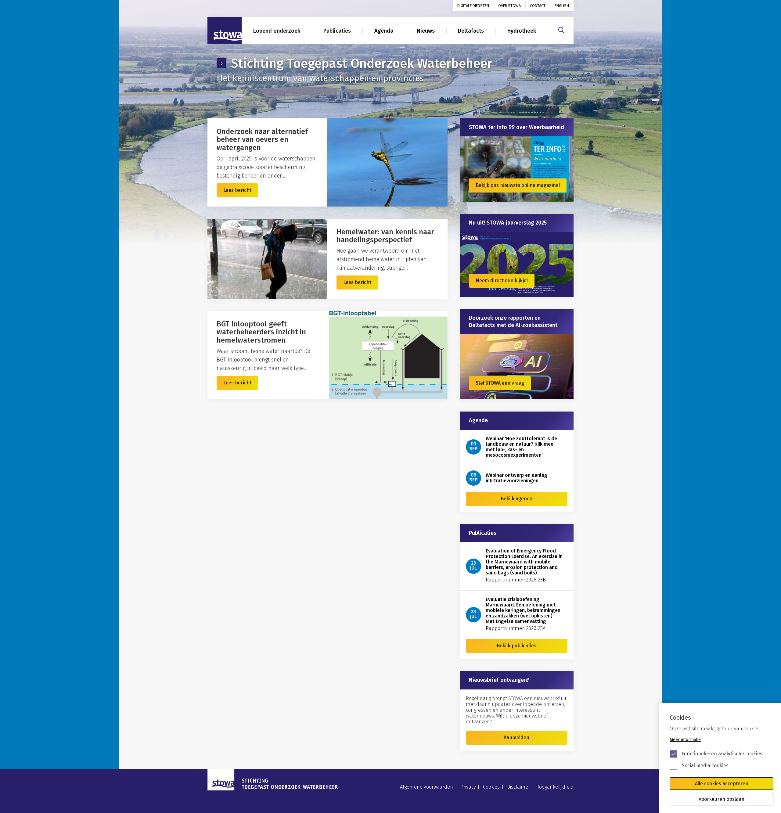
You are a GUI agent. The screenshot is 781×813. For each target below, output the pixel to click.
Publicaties (337, 31)
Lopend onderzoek (276, 31)
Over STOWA (509, 5)
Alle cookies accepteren (721, 783)
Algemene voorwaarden (426, 787)
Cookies (491, 787)
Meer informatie (685, 739)
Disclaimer (518, 787)
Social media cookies (705, 765)
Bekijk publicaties (516, 646)
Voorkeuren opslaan (721, 799)
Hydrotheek (521, 31)
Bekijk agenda (517, 499)
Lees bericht (237, 190)
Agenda (383, 31)
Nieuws (426, 31)
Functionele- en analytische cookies (722, 754)
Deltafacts (471, 31)
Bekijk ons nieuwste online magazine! (518, 185)
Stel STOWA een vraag (500, 383)
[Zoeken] (561, 29)
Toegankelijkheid (555, 787)
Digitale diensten (473, 5)
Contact (537, 5)
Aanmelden (516, 737)
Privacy (468, 787)
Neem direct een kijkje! (502, 280)
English (562, 5)
